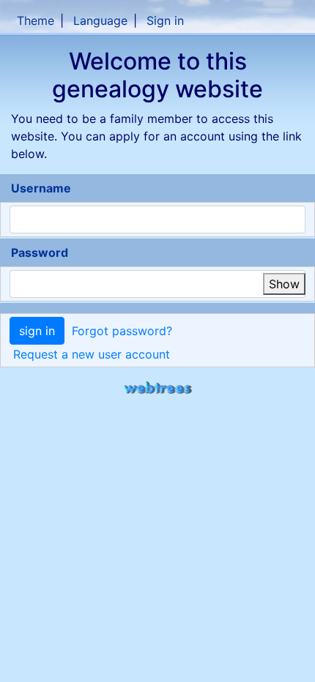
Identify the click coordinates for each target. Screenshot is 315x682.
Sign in (165, 20)
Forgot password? (122, 330)
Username (41, 188)
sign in (37, 330)
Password (39, 252)
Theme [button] (35, 20)
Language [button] (100, 20)
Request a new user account (91, 354)
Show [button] (284, 284)
